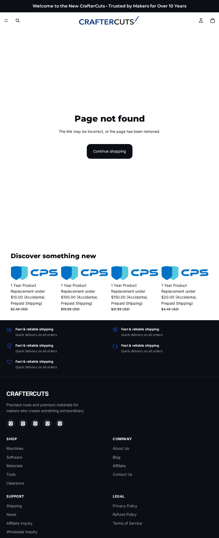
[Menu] (6, 20)
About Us (121, 448)
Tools (10, 474)
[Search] (18, 20)
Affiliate (119, 465)
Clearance (15, 483)
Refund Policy (125, 514)
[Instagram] (10, 423)
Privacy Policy (125, 506)
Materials (14, 465)
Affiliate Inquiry (19, 523)
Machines (14, 448)
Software (14, 457)
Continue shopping (109, 151)
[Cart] (212, 20)
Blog (116, 457)
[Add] (49, 272)
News (11, 514)
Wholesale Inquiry (21, 531)
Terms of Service (127, 523)
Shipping (14, 506)
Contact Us (122, 474)
